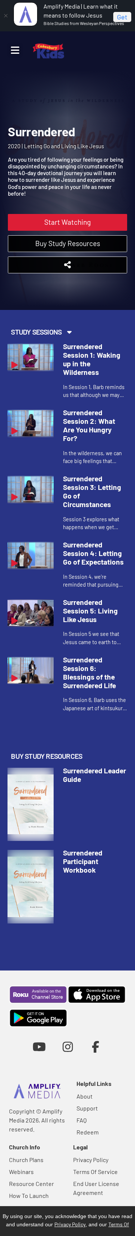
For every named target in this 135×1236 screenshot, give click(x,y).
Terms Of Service (95, 1171)
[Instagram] (67, 1046)
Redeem (87, 1132)
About (84, 1096)
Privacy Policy (90, 1159)
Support (87, 1108)
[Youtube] (39, 1046)
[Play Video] (30, 357)
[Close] (5, 15)
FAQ (81, 1120)
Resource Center (31, 1183)
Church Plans (26, 1159)
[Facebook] (95, 1046)
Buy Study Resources (67, 243)
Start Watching (67, 222)
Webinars (21, 1171)
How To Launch (29, 1195)
